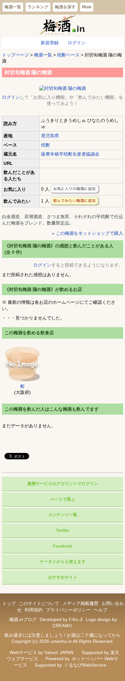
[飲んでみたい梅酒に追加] (75, 201)
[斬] (22, 363)
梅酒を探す (65, 6)
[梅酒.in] (63, 26)
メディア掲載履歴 (80, 603)
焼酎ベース (68, 54)
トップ (9, 603)
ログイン (77, 42)
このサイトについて (39, 603)
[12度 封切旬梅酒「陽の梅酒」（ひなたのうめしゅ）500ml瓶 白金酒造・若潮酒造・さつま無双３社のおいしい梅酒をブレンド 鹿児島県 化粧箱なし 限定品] (62, 87)
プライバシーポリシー (68, 609)
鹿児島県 (50, 135)
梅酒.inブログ (23, 619)
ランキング (38, 6)
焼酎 (45, 145)
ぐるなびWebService (85, 665)
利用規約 (34, 609)
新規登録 (50, 42)
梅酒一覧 (12, 6)
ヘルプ (100, 609)
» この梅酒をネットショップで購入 (87, 233)
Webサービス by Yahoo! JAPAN (41, 652)
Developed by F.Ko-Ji (61, 619)
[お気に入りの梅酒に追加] (75, 189)
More (86, 6)
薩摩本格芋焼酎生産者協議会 (70, 154)
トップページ (15, 54)
